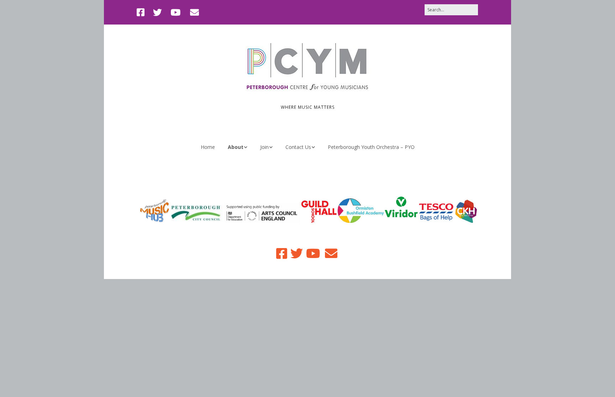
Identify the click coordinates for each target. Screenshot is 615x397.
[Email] (194, 12)
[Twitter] (157, 12)
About (235, 147)
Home (208, 147)
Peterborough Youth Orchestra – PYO (371, 147)
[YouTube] (175, 12)
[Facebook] (142, 12)
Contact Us (298, 147)
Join (264, 147)
